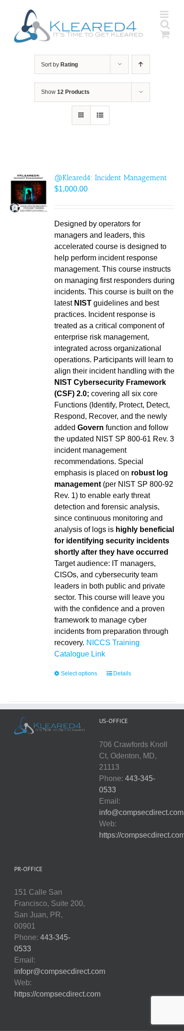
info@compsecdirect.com (141, 812)
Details (122, 673)
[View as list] (100, 115)
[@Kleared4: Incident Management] (28, 192)
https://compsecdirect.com (57, 994)
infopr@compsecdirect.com (59, 971)
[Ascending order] (141, 64)
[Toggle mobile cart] (165, 34)
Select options (79, 673)
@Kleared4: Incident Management (110, 177)
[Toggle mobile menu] (165, 14)
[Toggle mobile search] (165, 24)
